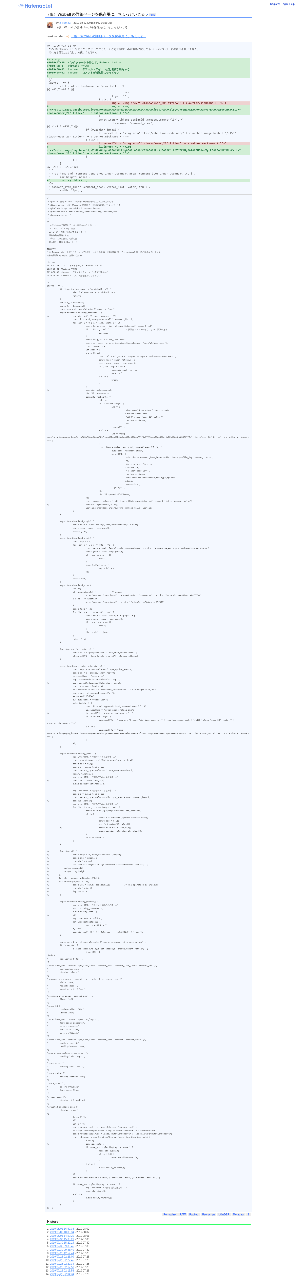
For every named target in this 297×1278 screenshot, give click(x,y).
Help (292, 3)
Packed (193, 1214)
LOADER (223, 1214)
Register (275, 3)
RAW (183, 1214)
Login (284, 3)
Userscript (208, 1214)
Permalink (169, 1214)
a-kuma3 (65, 22)
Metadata (238, 1214)
